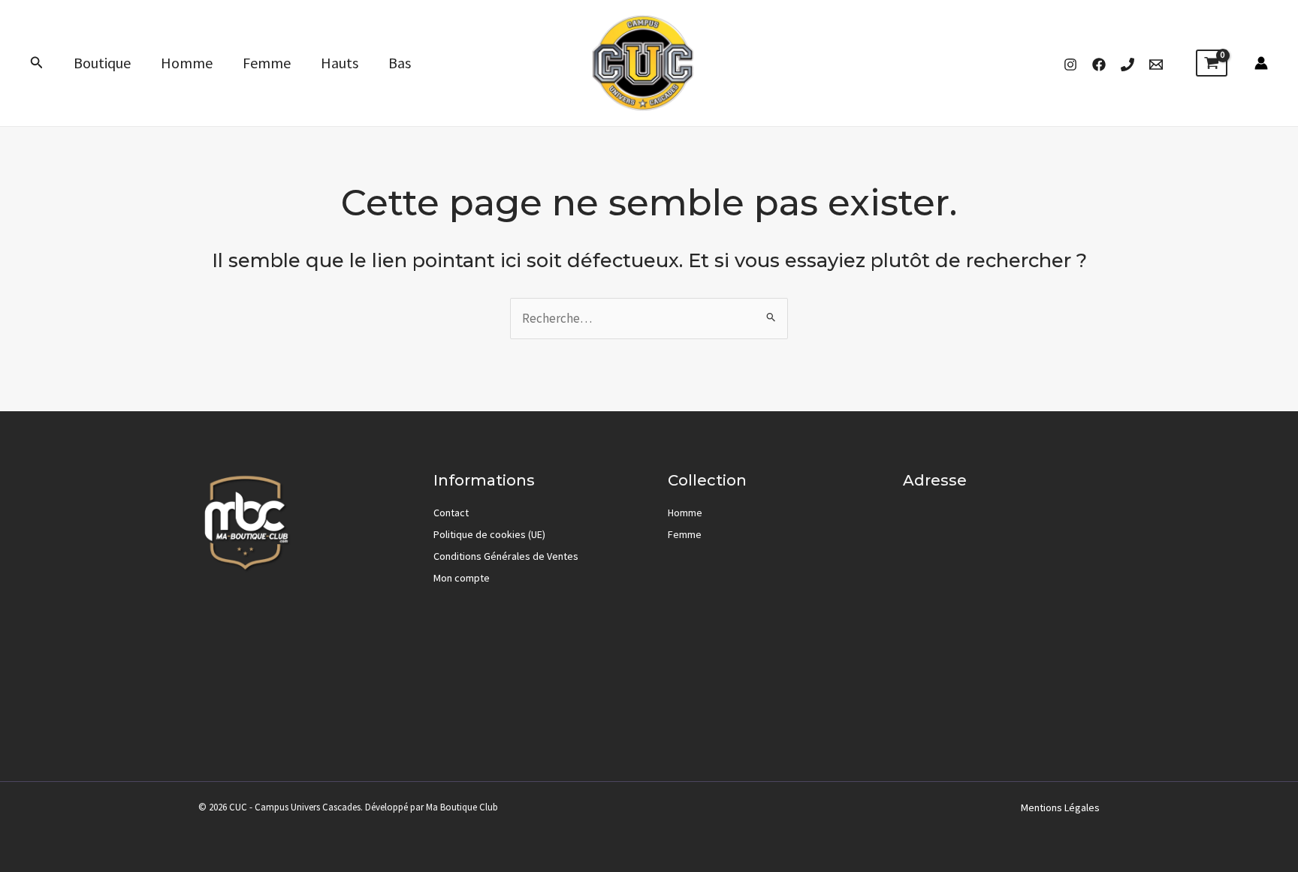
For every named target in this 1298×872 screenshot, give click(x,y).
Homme (187, 62)
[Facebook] (1099, 64)
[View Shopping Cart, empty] (1211, 63)
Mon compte (461, 578)
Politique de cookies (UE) (489, 534)
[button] (37, 63)
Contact (451, 512)
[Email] (1156, 64)
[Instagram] (1070, 64)
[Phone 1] (1127, 64)
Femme (267, 62)
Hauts (339, 62)
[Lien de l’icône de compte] (1261, 63)
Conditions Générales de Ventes (505, 556)
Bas (399, 62)
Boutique (102, 62)
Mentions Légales (1060, 807)
